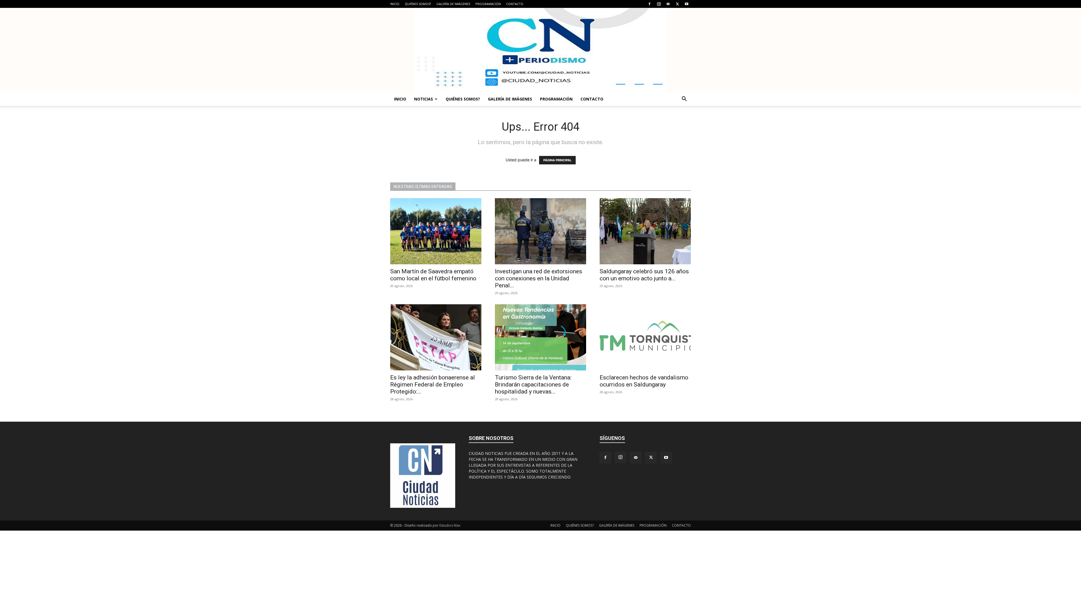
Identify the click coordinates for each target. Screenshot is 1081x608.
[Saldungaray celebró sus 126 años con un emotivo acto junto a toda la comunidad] (645, 231)
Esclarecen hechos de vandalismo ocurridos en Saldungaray (644, 381)
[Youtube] (686, 4)
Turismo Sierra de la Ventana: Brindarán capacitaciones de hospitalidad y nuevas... (533, 384)
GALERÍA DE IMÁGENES (453, 4)
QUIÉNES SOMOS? (418, 4)
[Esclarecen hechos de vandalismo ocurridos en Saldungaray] (645, 337)
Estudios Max (449, 525)
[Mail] (668, 4)
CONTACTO (514, 4)
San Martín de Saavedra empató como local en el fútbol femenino (433, 275)
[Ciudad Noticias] (540, 50)
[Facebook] (649, 4)
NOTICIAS (423, 99)
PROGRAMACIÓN (488, 4)
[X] (677, 4)
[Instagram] (659, 4)
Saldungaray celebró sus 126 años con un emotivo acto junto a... (644, 275)
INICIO (394, 4)
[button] (684, 99)
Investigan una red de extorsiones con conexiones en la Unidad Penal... (538, 278)
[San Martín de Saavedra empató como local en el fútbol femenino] (435, 231)
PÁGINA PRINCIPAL (557, 160)
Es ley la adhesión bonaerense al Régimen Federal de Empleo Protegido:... (432, 384)
